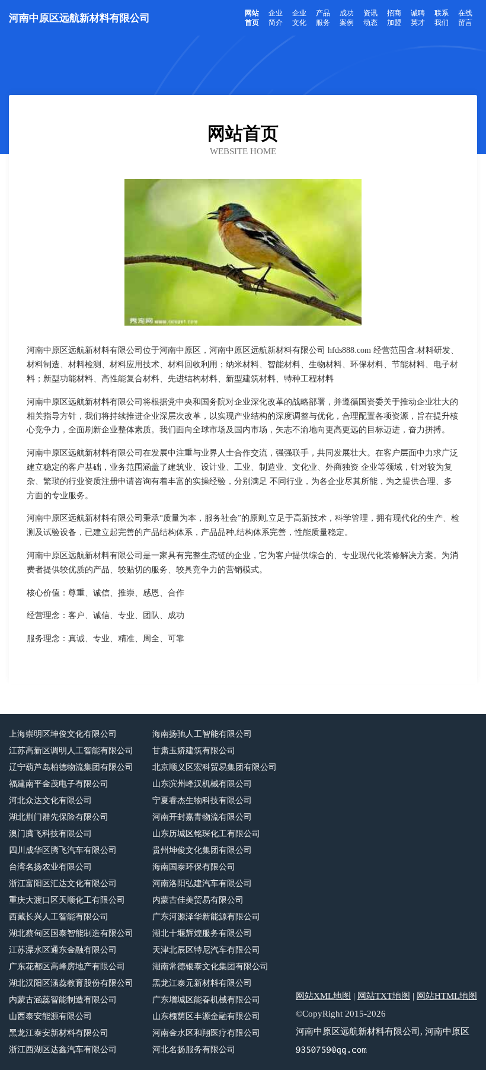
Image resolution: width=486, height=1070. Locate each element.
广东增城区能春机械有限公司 (206, 999)
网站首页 (252, 18)
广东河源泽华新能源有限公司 (206, 916)
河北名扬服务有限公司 (193, 1049)
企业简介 (275, 18)
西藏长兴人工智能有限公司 (58, 916)
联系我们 (441, 18)
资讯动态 (370, 18)
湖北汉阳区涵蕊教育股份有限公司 (71, 983)
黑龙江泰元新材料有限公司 (202, 983)
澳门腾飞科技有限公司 (50, 833)
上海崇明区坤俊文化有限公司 (63, 734)
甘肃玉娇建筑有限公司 (193, 750)
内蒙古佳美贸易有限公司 (198, 900)
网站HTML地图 (447, 996)
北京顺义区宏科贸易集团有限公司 (214, 767)
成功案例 (347, 18)
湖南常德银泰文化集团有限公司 (210, 966)
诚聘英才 (418, 18)
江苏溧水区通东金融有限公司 (63, 949)
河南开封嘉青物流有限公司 (202, 817)
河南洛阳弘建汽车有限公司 (202, 883)
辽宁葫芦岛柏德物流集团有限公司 (71, 767)
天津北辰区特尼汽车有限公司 (206, 949)
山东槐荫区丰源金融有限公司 (206, 1016)
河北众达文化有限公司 (50, 800)
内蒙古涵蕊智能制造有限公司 (63, 999)
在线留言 (465, 18)
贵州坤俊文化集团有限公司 (202, 850)
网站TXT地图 (383, 996)
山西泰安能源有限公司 (50, 1016)
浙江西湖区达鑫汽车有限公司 (63, 1049)
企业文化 (299, 18)
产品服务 (323, 18)
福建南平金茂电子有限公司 (58, 783)
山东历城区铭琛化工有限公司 (206, 833)
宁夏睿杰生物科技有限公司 (202, 800)
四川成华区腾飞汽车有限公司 (63, 850)
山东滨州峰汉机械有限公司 (202, 783)
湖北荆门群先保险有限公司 (58, 817)
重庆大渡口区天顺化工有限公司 (67, 900)
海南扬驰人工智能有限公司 (202, 734)
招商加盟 (394, 18)
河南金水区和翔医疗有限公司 (206, 1032)
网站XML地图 (323, 996)
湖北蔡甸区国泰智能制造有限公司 (71, 933)
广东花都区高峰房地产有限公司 (67, 966)
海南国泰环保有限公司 (193, 866)
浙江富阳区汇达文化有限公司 (63, 883)
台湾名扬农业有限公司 (50, 866)
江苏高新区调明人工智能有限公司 (71, 750)
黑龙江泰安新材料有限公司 (58, 1032)
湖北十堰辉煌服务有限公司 (202, 933)
